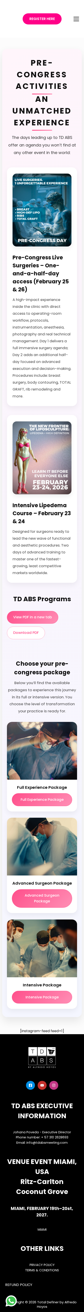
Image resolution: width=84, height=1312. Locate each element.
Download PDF (26, 632)
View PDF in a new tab (32, 617)
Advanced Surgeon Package (42, 898)
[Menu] (76, 19)
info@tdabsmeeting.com (47, 1142)
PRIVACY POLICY (42, 1265)
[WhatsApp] (11, 1301)
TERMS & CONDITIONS (42, 1270)
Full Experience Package (42, 799)
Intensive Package (42, 997)
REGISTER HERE (42, 18)
